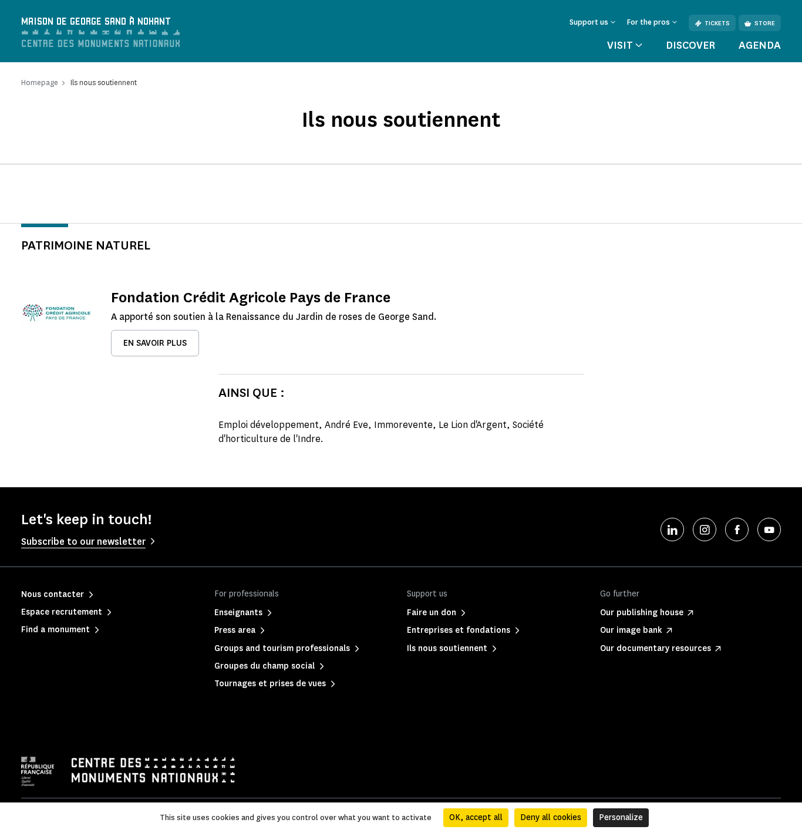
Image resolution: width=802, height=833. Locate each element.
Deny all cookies (550, 817)
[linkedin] (672, 529)
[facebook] (737, 529)
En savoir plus (155, 343)
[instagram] (704, 529)
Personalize (621, 817)
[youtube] (769, 529)
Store (764, 23)
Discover (690, 45)
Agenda (760, 45)
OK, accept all (476, 817)
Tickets (717, 23)
